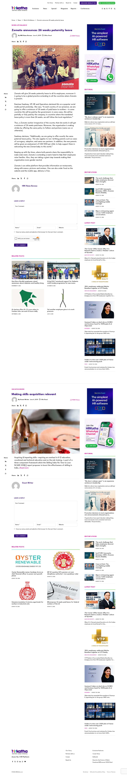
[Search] (114, 9)
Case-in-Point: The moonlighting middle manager (103, 201)
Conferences (85, 8)
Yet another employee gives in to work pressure (60, 310)
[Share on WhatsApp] (26, 41)
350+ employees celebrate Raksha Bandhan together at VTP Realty (97, 287)
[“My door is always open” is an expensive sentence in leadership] (100, 104)
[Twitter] (5, 101)
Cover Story (96, 754)
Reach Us (68, 3)
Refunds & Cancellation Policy (97, 772)
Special (53, 8)
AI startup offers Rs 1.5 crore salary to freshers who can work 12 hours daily (25, 310)
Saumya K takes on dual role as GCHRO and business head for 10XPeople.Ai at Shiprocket (99, 324)
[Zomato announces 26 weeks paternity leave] (46, 67)
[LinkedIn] (5, 97)
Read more (24, 468)
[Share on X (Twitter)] (20, 41)
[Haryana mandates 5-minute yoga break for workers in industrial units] (28, 591)
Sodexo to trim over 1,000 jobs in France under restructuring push (99, 360)
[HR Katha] (19, 9)
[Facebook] (5, 105)
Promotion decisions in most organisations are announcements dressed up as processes (99, 150)
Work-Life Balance (19, 25)
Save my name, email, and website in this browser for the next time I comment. (39, 232)
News (45, 8)
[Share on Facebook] (23, 41)
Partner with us (59, 3)
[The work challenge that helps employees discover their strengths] (89, 180)
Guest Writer (24, 399)
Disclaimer (85, 772)
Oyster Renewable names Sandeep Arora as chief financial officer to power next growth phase (27, 574)
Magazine (64, 8)
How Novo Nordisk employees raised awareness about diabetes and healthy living (28, 282)
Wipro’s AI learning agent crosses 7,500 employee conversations (105, 212)
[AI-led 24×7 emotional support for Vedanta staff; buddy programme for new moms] (63, 270)
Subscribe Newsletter (88, 3)
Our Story (50, 3)
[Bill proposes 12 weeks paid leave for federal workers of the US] (63, 591)
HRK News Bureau (26, 35)
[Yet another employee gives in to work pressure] (63, 298)
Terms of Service (111, 772)
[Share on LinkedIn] (18, 41)
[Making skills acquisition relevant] (46, 431)
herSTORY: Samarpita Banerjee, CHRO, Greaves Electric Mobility (105, 191)
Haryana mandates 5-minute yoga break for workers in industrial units (27, 603)
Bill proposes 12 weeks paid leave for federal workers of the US (63, 603)
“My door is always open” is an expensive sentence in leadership (99, 118)
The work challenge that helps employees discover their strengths (105, 180)
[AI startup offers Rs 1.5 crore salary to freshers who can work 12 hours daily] (28, 298)
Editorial (95, 757)
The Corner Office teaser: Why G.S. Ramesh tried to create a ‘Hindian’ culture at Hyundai (99, 250)
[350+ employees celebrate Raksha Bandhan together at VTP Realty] (100, 274)
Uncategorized (18, 389)
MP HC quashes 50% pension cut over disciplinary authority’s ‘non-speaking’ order (62, 573)
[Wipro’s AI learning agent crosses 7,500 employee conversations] (89, 213)
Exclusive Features (98, 750)
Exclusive (35, 8)
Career (75, 3)
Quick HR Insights (89, 255)
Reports (73, 8)
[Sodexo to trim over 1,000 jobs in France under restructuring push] (100, 347)
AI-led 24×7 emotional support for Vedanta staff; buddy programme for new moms (62, 282)
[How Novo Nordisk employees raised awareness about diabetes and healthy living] (28, 270)
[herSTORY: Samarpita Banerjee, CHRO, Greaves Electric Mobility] (89, 191)
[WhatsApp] (5, 109)
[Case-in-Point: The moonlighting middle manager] (89, 202)
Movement (87, 328)
